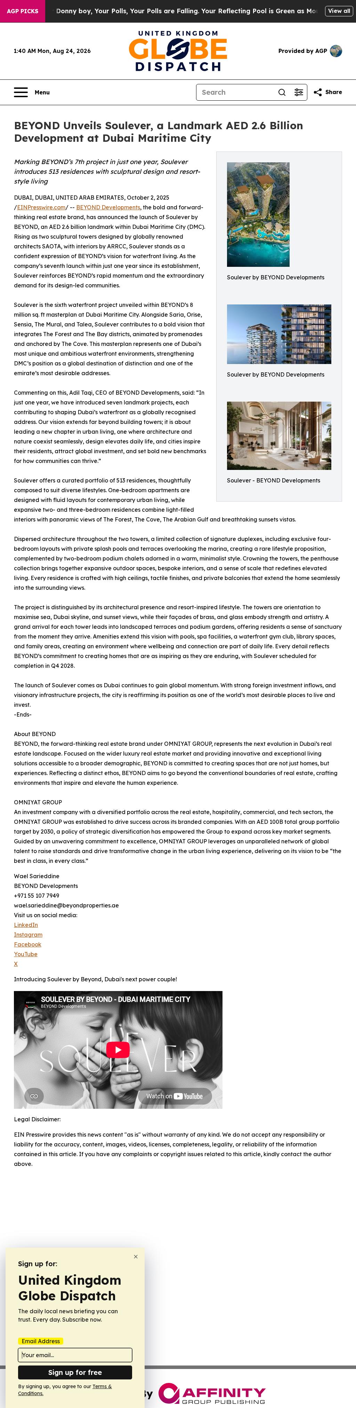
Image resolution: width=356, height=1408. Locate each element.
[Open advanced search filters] (298, 92)
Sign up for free (75, 1372)
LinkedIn (26, 924)
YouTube (26, 954)
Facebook (27, 944)
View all (339, 10)
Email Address (41, 1341)
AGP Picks (22, 11)
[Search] (282, 92)
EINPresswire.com (41, 207)
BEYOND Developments (108, 207)
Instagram (28, 934)
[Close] (135, 1256)
